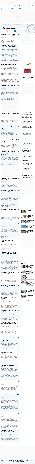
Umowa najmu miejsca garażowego (25, 155)
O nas (2, 460)
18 (24, 177)
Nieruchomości (26, 8)
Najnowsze (27, 112)
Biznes (8, 8)
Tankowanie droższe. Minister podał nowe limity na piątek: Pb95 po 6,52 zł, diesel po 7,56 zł (27, 115)
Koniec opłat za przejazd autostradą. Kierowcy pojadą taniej (27, 136)
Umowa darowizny (25, 160)
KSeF (34, 8)
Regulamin (26, 460)
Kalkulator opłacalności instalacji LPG (27, 144)
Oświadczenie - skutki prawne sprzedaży (27, 158)
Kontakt (13, 461)
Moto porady (9, 24)
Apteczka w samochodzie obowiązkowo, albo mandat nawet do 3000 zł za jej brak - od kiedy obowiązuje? (27, 124)
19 (26, 177)
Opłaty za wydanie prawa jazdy (27, 163)
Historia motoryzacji (19, 24)
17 (23, 177)
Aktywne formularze (28, 150)
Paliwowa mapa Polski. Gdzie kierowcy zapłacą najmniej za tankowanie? (26, 127)
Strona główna (3, 24)
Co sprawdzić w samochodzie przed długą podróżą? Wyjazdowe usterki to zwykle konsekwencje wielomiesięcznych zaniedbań (27, 119)
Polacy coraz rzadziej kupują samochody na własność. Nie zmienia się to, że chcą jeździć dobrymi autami (26, 134)
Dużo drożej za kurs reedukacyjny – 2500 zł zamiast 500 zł (27, 122)
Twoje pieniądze (19, 8)
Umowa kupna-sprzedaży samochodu (26, 152)
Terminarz (26, 175)
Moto (22, 8)
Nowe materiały (24, 208)
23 (32, 177)
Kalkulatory (26, 140)
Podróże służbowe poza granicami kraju (27, 170)
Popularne (24, 112)
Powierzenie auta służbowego (27, 156)
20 (27, 177)
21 (29, 177)
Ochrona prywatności (8, 460)
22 (30, 177)
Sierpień (30, 175)
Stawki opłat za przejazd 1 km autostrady (27, 165)
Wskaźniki (26, 162)
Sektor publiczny (12, 8)
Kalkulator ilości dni (25, 148)
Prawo (16, 8)
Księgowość (2, 8)
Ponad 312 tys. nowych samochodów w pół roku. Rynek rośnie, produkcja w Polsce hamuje (27, 129)
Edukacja (30, 8)
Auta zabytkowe (14, 24)
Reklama (17, 461)
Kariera (31, 460)
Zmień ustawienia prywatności (18, 460)
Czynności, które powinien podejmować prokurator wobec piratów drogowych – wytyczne (27, 117)
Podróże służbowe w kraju (26, 168)
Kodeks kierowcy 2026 (28, 78)
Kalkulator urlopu (25, 147)
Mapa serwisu (22, 461)
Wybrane (31, 112)
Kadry (5, 8)
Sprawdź (27, 80)
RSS (9, 461)
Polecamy (23, 263)
